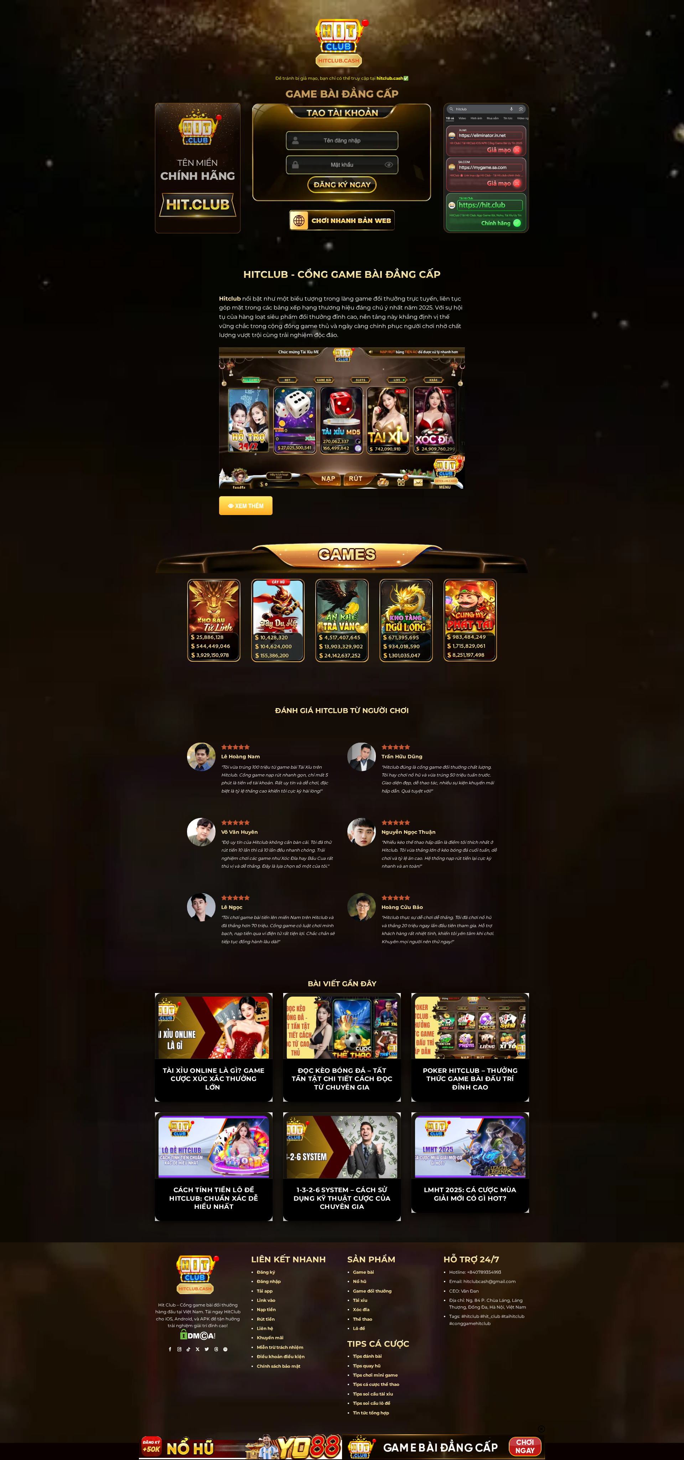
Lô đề (359, 1361)
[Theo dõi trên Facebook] (170, 1383)
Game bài (363, 1305)
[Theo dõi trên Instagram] (179, 1383)
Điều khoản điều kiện (281, 1390)
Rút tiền (266, 1352)
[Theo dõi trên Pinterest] (225, 1383)
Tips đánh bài (367, 1389)
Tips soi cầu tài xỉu (373, 1427)
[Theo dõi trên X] (197, 1383)
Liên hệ (265, 1361)
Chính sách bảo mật (278, 1399)
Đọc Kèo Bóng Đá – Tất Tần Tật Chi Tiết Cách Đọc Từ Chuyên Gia (342, 1112)
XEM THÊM (249, 506)
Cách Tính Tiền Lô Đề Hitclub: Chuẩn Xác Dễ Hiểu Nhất (213, 1232)
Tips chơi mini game (375, 1408)
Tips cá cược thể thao (376, 1417)
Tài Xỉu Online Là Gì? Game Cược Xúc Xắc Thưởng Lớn (213, 1112)
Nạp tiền (266, 1343)
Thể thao (362, 1352)
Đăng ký (266, 1305)
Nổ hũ (359, 1315)
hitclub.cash (390, 78)
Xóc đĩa (361, 1343)
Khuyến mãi (270, 1371)
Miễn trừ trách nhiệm (280, 1380)
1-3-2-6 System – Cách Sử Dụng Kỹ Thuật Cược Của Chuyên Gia (342, 1232)
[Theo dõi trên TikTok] (188, 1383)
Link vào (266, 1333)
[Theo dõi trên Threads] (216, 1383)
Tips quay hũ (366, 1399)
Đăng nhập (269, 1315)
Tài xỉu (360, 1333)
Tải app (265, 1324)
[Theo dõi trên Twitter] (207, 1383)
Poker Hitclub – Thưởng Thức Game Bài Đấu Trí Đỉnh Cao (470, 1112)
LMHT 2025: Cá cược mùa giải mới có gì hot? (470, 1228)
